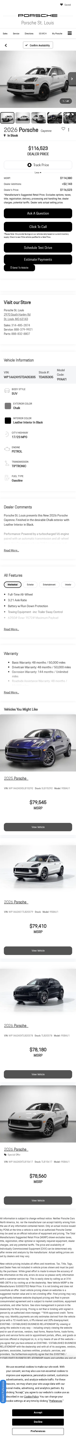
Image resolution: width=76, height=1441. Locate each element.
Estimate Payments (38, 259)
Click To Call (38, 227)
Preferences (38, 1431)
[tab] (12, 585)
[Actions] (68, 129)
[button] (5, 33)
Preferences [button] (55, 1401)
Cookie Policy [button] (31, 1396)
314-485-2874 (20, 325)
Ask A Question (38, 213)
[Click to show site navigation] (70, 33)
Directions (29, 33)
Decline (38, 1421)
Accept (38, 1412)
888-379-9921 (23, 329)
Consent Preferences (3, 1391)
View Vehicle (38, 827)
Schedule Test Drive (38, 248)
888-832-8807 (20, 333)
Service (16, 33)
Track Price (41, 165)
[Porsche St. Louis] (38, 15)
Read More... (11, 550)
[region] (38, 191)
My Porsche (57, 33)
